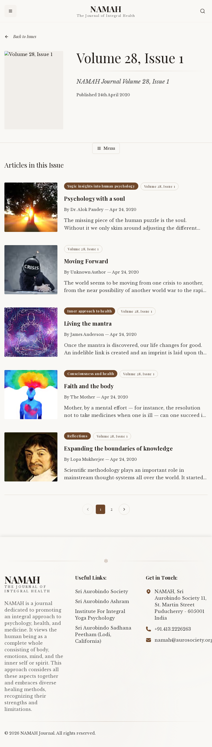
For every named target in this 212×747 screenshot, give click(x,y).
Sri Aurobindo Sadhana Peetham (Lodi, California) (103, 634)
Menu (109, 148)
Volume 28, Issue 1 (159, 186)
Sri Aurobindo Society (101, 591)
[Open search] (203, 11)
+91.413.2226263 (173, 629)
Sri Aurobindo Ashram (102, 601)
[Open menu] (10, 11)
